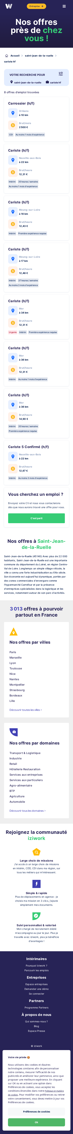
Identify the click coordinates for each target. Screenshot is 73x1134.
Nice (12, 673)
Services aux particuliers (26, 780)
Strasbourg (17, 690)
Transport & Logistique (25, 753)
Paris (13, 652)
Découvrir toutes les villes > (26, 710)
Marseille (16, 657)
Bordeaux (16, 695)
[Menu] (64, 6)
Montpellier (17, 684)
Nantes (14, 679)
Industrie (16, 758)
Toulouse (16, 668)
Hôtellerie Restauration (25, 769)
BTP (12, 791)
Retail (13, 763)
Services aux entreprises (26, 774)
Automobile (17, 801)
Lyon (13, 663)
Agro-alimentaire (21, 785)
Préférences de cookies (36, 1111)
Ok (36, 1122)
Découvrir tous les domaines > (28, 811)
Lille (12, 701)
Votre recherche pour (27, 74)
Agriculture (17, 796)
